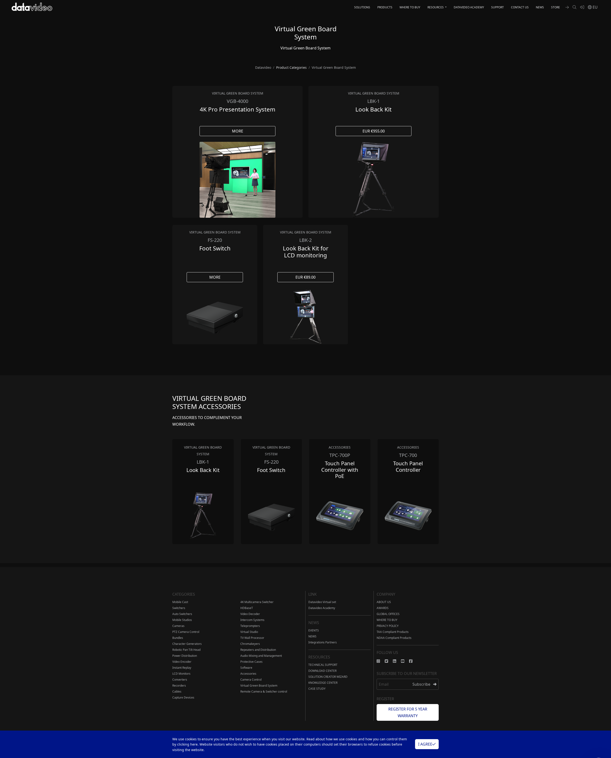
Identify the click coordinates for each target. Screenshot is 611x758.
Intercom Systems (252, 620)
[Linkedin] (397, 661)
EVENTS (313, 630)
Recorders (179, 686)
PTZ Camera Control (185, 632)
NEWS (540, 7)
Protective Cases (251, 662)
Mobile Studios (182, 620)
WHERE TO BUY (410, 7)
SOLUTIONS (362, 7)
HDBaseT (246, 608)
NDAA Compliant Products (394, 638)
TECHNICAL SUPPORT (322, 665)
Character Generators (187, 644)
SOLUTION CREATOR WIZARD (328, 677)
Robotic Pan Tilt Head (186, 650)
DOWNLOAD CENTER (322, 671)
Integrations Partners (322, 642)
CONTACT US (520, 7)
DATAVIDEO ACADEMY (469, 7)
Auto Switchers (182, 614)
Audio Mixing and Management (261, 656)
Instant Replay (181, 668)
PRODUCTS (384, 7)
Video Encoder (181, 662)
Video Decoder (250, 614)
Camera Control (251, 680)
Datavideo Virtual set (322, 602)
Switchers (178, 608)
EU (595, 7)
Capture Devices (183, 697)
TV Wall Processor (252, 638)
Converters (179, 680)
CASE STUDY (317, 689)
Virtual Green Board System (258, 686)
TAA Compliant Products (393, 632)
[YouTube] (405, 661)
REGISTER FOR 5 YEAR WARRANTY (407, 712)
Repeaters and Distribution (258, 650)
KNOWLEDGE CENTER (322, 683)
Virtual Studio (249, 632)
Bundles (177, 638)
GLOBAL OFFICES (388, 614)
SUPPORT (497, 7)
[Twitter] (389, 661)
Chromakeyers (250, 644)
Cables (176, 691)
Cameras (178, 626)
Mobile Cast (180, 602)
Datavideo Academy (321, 608)
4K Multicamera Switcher (257, 602)
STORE (555, 7)
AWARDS (383, 608)
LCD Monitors (181, 674)
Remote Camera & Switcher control (263, 691)
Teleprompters (250, 626)
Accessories (248, 674)
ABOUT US (384, 602)
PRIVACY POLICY (388, 626)
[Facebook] (413, 661)
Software (246, 668)
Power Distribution (184, 656)
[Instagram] (381, 661)
